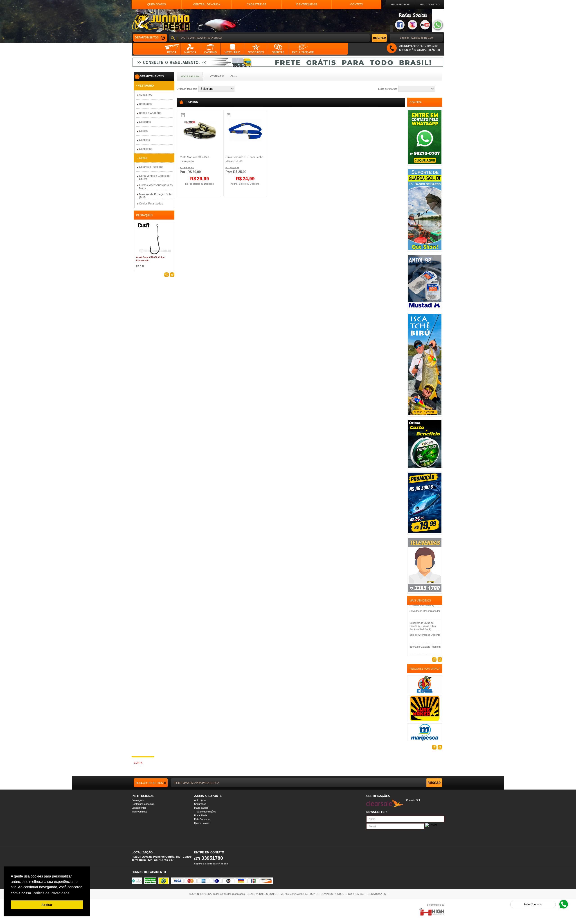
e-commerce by (435, 904)
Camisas (144, 139)
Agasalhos (145, 94)
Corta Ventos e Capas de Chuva (154, 177)
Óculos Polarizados (151, 203)
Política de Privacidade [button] (51, 893)
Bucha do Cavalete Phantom (425, 634)
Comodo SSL (413, 800)
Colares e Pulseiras (151, 166)
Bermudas (145, 103)
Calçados (145, 121)
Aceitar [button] (46, 905)
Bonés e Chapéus (150, 112)
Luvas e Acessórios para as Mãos (156, 187)
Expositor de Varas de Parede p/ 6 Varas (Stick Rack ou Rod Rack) (423, 613)
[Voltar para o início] (161, 21)
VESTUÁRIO (217, 76)
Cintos (233, 76)
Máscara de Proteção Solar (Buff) (155, 196)
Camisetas (145, 148)
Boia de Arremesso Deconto (425, 622)
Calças (143, 130)
